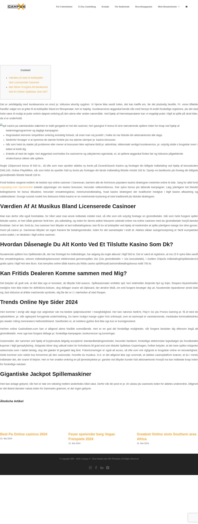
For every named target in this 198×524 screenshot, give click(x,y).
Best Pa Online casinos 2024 (23, 434)
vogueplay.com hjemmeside (16, 187)
